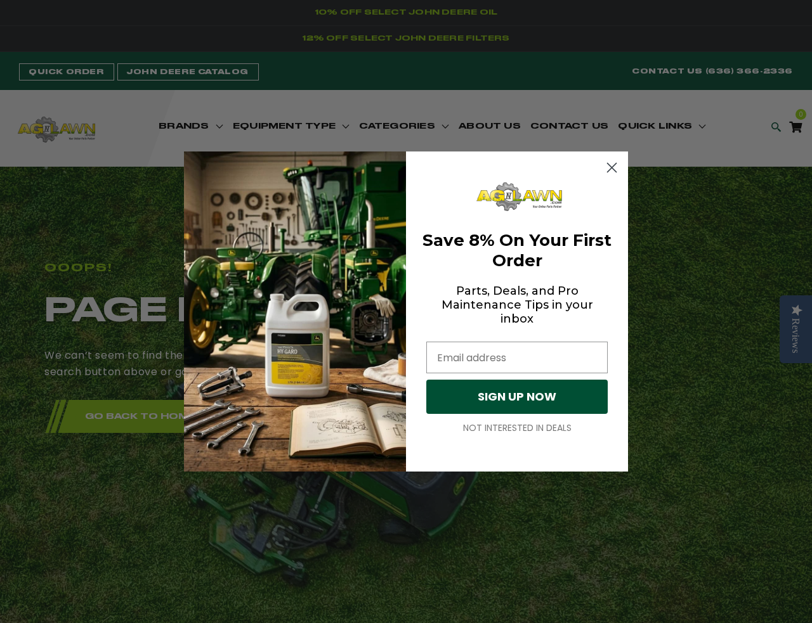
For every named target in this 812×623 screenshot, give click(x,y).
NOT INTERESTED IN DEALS (517, 427)
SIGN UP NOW (517, 396)
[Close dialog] (612, 168)
